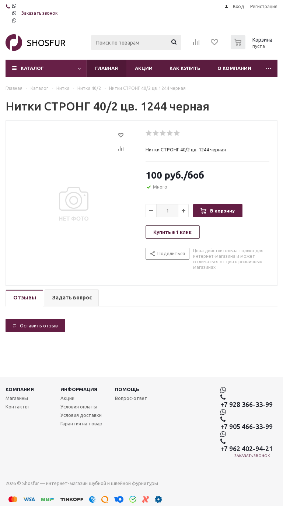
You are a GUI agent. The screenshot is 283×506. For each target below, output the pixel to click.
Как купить (185, 68)
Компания (20, 389)
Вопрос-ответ (131, 398)
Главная (106, 68)
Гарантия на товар (81, 423)
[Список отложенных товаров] (215, 44)
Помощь (127, 389)
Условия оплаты (78, 406)
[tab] (24, 298)
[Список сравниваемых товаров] (196, 44)
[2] (156, 133)
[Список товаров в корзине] (252, 47)
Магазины (17, 398)
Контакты (17, 406)
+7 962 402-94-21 (246, 448)
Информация (78, 389)
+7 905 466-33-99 (246, 426)
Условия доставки (81, 415)
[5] (177, 133)
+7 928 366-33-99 (246, 404)
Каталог (32, 68)
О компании (234, 68)
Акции (144, 68)
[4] (170, 133)
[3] (163, 133)
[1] (149, 133)
